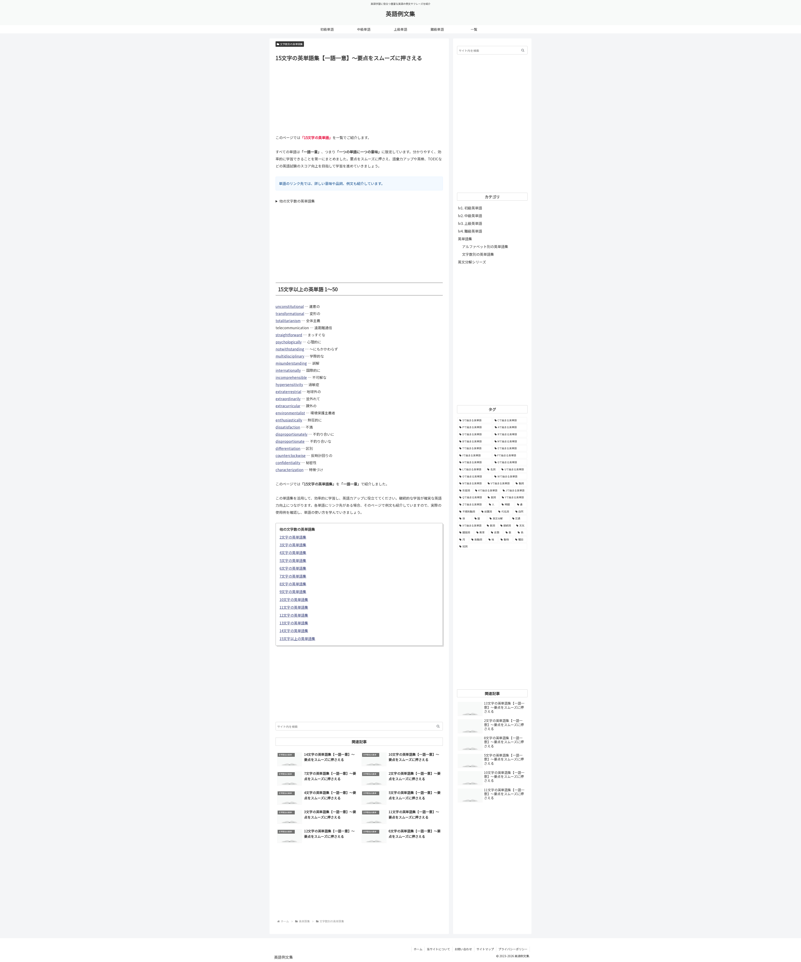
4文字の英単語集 (293, 552)
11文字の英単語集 (294, 607)
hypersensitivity (289, 384)
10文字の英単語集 (294, 599)
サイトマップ (485, 949)
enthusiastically (289, 420)
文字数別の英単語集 (291, 44)
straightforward (289, 334)
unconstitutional (290, 306)
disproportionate (290, 441)
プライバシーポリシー (513, 949)
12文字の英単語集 (294, 615)
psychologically (289, 341)
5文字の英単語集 (293, 560)
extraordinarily (288, 398)
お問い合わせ (463, 949)
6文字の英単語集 (293, 568)
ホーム (418, 949)
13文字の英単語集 (294, 622)
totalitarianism (288, 320)
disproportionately (291, 434)
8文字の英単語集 (293, 583)
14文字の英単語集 (294, 630)
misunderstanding (291, 363)
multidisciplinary (290, 356)
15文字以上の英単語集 (297, 638)
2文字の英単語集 (293, 537)
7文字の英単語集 (293, 576)
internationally (288, 370)
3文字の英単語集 (293, 544)
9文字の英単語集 (293, 591)
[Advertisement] (359, 97)
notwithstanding (290, 349)
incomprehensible (291, 377)
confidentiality (288, 462)
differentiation (288, 448)
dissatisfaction (288, 427)
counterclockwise (291, 455)
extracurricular (288, 405)
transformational (290, 313)
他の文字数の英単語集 (297, 201)
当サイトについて (438, 949)
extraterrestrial (288, 391)
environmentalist (290, 412)
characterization (290, 469)
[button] (438, 726)
